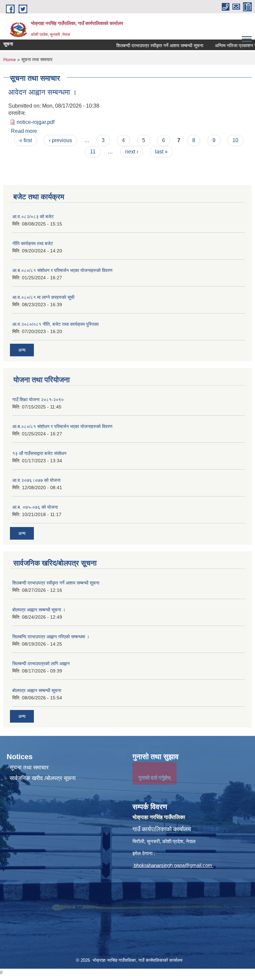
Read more (24, 131)
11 (93, 151)
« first (25, 140)
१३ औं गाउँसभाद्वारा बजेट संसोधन (39, 453)
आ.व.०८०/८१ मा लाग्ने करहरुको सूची (43, 297)
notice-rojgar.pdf (35, 122)
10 (235, 140)
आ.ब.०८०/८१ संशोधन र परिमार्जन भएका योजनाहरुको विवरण (62, 270)
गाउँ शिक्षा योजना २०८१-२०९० (38, 399)
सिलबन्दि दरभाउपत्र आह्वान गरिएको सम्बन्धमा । (50, 636)
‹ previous (60, 140)
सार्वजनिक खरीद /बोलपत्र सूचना (43, 778)
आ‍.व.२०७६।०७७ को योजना (36, 480)
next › (131, 151)
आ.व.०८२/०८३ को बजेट (33, 216)
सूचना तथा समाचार (29, 767)
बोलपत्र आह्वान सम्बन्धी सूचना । (38, 609)
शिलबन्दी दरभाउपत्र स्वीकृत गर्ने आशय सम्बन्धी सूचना (145, 45)
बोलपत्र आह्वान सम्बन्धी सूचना (36, 690)
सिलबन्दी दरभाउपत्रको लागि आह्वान (41, 663)
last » (161, 151)
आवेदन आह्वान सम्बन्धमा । (42, 92)
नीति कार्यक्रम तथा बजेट (32, 243)
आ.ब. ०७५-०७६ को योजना (35, 507)
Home (9, 59)
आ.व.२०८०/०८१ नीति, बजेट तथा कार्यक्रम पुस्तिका (55, 324)
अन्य (22, 350)
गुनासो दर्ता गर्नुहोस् (154, 777)
